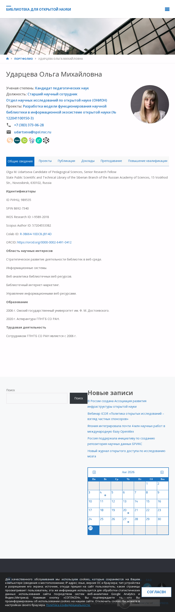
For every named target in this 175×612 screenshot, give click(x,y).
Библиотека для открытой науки (38, 9)
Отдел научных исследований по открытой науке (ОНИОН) (56, 100)
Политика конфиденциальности (68, 605)
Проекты (45, 161)
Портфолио (23, 59)
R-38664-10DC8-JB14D (36, 234)
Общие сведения (20, 161)
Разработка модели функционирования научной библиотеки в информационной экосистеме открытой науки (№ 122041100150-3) (61, 112)
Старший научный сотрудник (52, 94)
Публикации (66, 161)
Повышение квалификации (147, 161)
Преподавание (111, 161)
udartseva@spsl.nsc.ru (32, 132)
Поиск (10, 390)
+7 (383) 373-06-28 (29, 125)
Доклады (88, 161)
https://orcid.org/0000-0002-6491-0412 (44, 242)
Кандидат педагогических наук (62, 88)
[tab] (20, 161)
